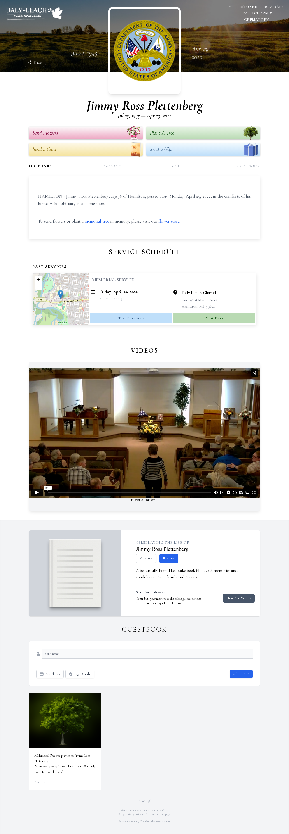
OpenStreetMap (148, 821)
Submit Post (241, 674)
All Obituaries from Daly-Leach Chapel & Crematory (256, 13)
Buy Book (169, 558)
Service (112, 166)
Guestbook (247, 166)
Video (178, 166)
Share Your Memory (239, 598)
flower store (168, 221)
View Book (146, 558)
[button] (60, 294)
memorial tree (97, 221)
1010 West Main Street (199, 299)
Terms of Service (154, 814)
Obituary (41, 166)
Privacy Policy (134, 814)
